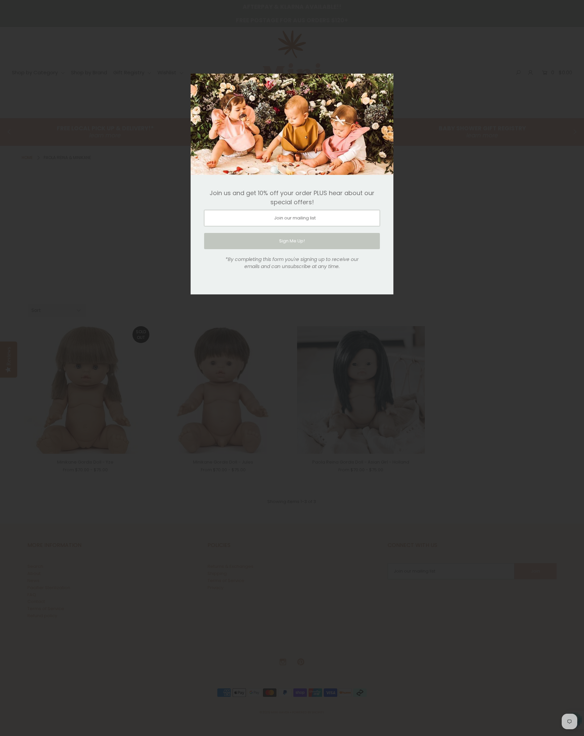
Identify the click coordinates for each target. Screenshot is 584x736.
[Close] (386, 81)
